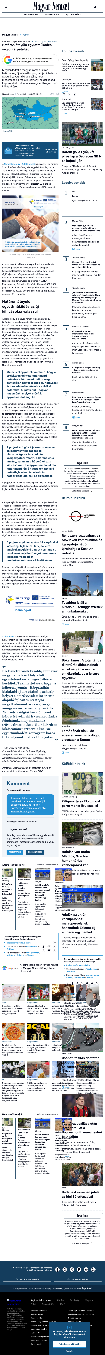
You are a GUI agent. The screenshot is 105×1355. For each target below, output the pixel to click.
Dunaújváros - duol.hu (39, 1329)
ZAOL (54, 1080)
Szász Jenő (8, 636)
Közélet (60, 1300)
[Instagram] (49, 946)
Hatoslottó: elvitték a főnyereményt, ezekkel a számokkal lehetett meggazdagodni (12, 1009)
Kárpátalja (52, 41)
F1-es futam (67, 1053)
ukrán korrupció (68, 910)
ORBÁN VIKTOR (31, 15)
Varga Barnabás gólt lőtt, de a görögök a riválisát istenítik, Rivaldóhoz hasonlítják (38, 1049)
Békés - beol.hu (36, 1318)
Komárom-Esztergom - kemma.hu (81, 1314)
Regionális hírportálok (41, 1300)
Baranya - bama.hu (38, 1314)
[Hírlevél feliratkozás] (54, 942)
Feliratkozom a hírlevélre (51, 150)
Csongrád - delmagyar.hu (40, 1325)
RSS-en (30, 955)
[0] (49, 94)
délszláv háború (24, 880)
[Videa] (43, 950)
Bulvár (34, 1304)
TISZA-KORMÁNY (73, 15)
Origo (4, 1002)
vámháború (59, 883)
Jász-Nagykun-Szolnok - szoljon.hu (81, 1311)
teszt (74, 191)
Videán (10, 955)
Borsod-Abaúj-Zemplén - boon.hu (43, 1322)
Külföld (26, 34)
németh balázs (78, 363)
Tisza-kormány (78, 257)
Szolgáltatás (48, 1304)
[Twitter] (54, 946)
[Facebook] (43, 946)
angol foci (66, 99)
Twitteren (11, 949)
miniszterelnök (78, 392)
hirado (64, 598)
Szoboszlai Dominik (80, 327)
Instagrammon (32, 953)
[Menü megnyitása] (100, 7)
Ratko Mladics (68, 847)
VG (3, 1080)
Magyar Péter (77, 221)
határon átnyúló (39, 41)
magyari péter (67, 531)
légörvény (66, 726)
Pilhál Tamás (70, 993)
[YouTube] (49, 950)
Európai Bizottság (5, 880)
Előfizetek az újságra (79, 1279)
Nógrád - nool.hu (74, 1318)
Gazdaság (75, 1300)
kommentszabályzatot (23, 811)
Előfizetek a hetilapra (80, 491)
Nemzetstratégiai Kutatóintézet (16, 41)
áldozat (65, 656)
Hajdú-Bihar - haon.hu (39, 1340)
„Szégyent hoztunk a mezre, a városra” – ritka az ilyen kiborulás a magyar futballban (37, 1009)
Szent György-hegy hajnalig (75, 60)
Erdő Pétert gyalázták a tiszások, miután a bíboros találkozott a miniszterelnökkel (37, 1087)
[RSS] (54, 950)
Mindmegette (7, 1042)
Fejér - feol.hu (36, 1333)
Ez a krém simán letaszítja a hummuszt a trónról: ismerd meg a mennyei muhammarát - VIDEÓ (12, 1050)
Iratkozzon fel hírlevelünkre (19, 943)
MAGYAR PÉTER (51, 15)
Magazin (89, 1300)
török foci (66, 80)
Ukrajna (38, 882)
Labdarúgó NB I (68, 147)
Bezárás (69, 1351)
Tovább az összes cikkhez (46, 865)
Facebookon (31, 946)
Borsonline (56, 1002)
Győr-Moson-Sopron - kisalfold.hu (43, 1337)
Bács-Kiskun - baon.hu (39, 1311)
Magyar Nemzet (10, 34)
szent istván (72, 997)
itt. (34, 155)
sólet (64, 1188)
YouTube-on (19, 955)
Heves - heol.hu (36, 1344)
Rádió (62, 1304)
